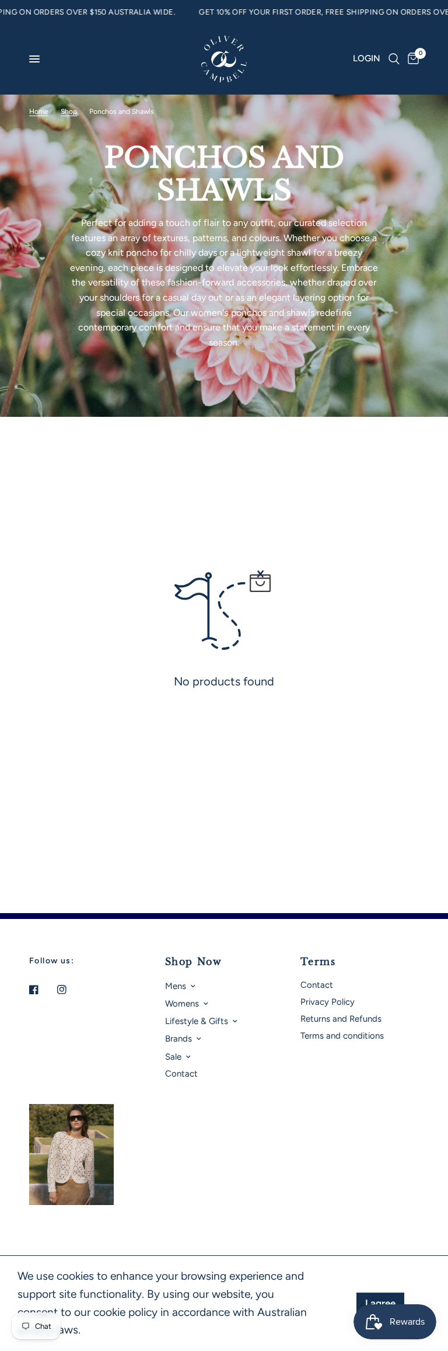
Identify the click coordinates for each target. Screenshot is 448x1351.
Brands (178, 1038)
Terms (317, 961)
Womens (182, 1003)
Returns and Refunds (341, 1019)
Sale (173, 1056)
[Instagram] (70, 989)
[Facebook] (42, 989)
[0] (411, 59)
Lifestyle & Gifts (196, 1021)
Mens (175, 986)
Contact (181, 1073)
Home (38, 111)
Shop (69, 111)
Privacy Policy (327, 1002)
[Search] (394, 59)
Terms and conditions (342, 1035)
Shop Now (193, 961)
